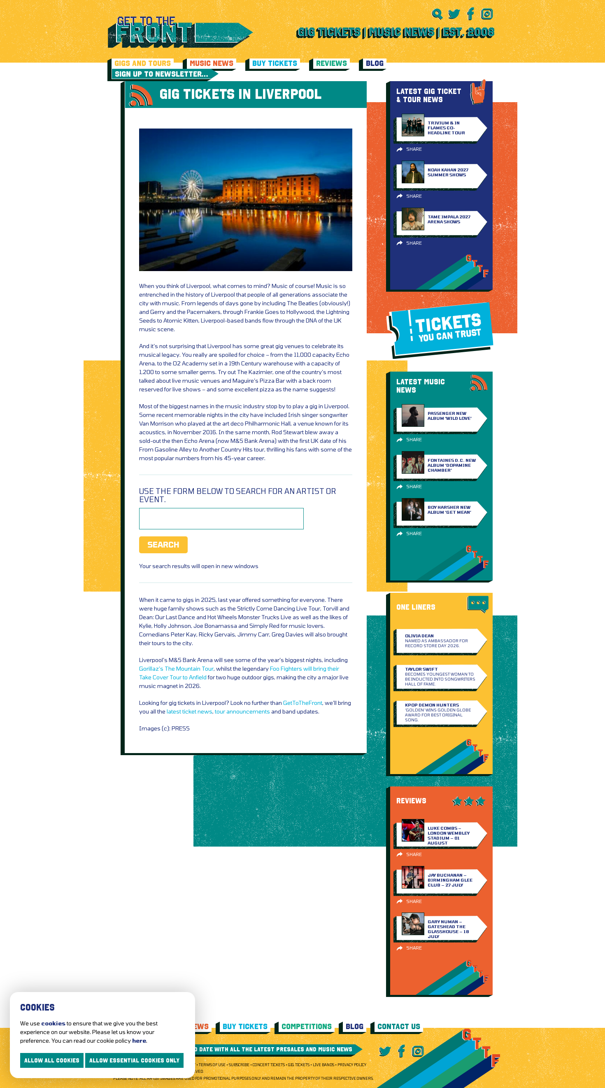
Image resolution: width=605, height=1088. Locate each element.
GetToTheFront (302, 702)
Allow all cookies (51, 1060)
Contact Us (398, 1026)
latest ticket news (189, 711)
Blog (375, 63)
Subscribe (239, 1064)
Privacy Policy (351, 1064)
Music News (211, 63)
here (139, 1040)
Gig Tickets (298, 1064)
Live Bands (323, 1064)
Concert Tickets (269, 1064)
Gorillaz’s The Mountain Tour (176, 668)
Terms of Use (212, 1064)
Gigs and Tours (142, 63)
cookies (53, 1023)
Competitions (307, 1026)
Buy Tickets (274, 63)
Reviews (331, 63)
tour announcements (242, 711)
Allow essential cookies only (134, 1060)
